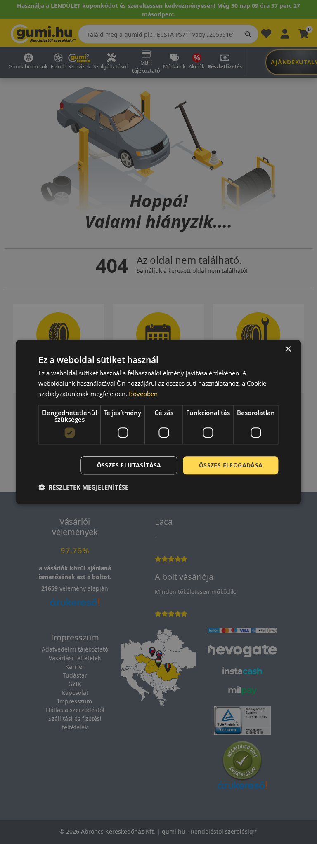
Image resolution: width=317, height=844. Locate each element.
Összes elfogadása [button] (231, 465)
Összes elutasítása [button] (129, 465)
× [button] (288, 349)
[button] (83, 487)
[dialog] (158, 422)
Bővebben (143, 393)
